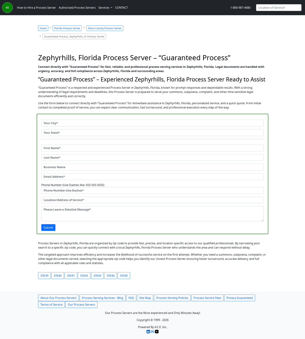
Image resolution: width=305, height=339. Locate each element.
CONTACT (121, 8)
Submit (48, 227)
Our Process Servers (81, 304)
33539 (44, 276)
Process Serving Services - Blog (102, 298)
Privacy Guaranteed (239, 298)
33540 (58, 276)
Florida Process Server (67, 28)
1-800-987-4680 (240, 8)
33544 (111, 276)
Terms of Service (51, 304)
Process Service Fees (207, 298)
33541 (71, 276)
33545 (124, 276)
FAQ (131, 298)
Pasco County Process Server (105, 28)
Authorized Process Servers (77, 8)
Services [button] (104, 8)
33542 (84, 276)
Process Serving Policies (172, 298)
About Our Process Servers (58, 298)
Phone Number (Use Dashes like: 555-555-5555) (72, 185)
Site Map (145, 298)
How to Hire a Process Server (36, 8)
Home (43, 28)
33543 (97, 276)
